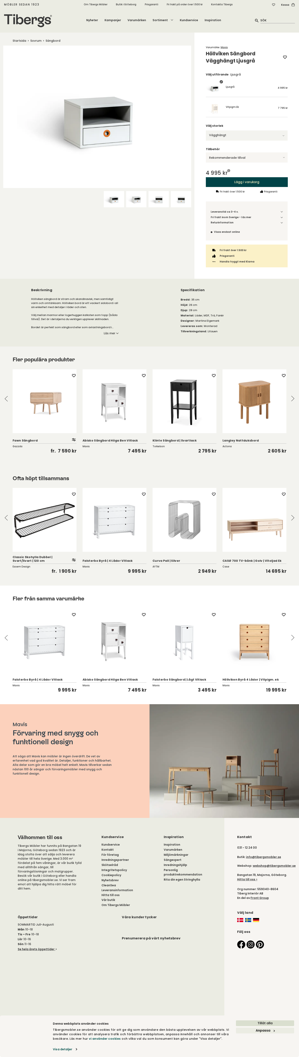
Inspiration (213, 20)
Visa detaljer (62, 1049)
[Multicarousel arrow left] (6, 398)
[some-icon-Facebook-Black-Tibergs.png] (241, 944)
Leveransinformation (117, 890)
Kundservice (189, 20)
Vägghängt (217, 135)
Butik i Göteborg (126, 4)
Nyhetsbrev (110, 880)
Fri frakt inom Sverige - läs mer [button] (231, 217)
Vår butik (108, 900)
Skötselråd (109, 865)
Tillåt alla (265, 1023)
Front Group (260, 898)
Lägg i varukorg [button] (246, 182)
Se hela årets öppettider (36, 949)
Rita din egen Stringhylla (182, 880)
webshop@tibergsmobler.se (274, 866)
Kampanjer (113, 20)
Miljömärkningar (176, 855)
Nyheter (92, 20)
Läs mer (109, 333)
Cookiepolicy (111, 875)
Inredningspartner (115, 860)
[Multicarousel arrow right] (292, 398)
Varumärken (137, 20)
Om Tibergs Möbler (95, 4)
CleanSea (108, 885)
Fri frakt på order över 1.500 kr (185, 4)
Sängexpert (172, 860)
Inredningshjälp (175, 865)
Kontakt (107, 850)
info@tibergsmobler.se (263, 857)
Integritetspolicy (114, 870)
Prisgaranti (151, 4)
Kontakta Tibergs (222, 4)
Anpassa (263, 1030)
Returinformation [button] (222, 222)
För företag (110, 855)
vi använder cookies (105, 1039)
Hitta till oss (110, 895)
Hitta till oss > (247, 879)
